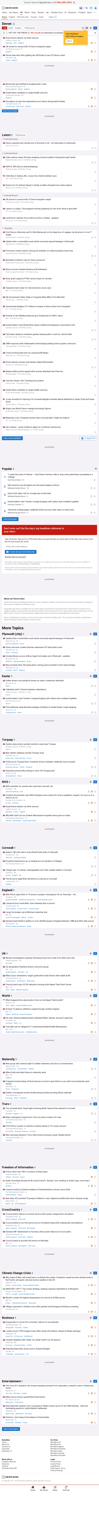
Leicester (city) (11, 1069)
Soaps (25, 1422)
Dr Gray (8, 803)
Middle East (28, 1336)
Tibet (7, 990)
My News (44, 1490)
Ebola (16, 1098)
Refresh (66, 1490)
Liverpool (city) (33, 909)
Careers (5, 1466)
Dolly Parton (21, 981)
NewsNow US (55, 1444)
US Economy (18, 1336)
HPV (21, 791)
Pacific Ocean (16, 1285)
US (27, 972)
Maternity (9, 43)
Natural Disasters (19, 661)
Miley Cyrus (31, 981)
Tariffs (29, 1345)
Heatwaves (32, 1303)
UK (21, 12)
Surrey (8, 60)
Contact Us (6, 1447)
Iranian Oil (9, 1336)
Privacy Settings (56, 1470)
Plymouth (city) (23, 17)
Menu (55, 1490)
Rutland (31, 1069)
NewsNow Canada (57, 1453)
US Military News (31, 1032)
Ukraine (41, 12)
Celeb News (19, 1414)
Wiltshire (30, 1237)
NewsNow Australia (57, 1455)
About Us (5, 1444)
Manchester (17, 821)
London (30, 917)
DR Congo (9, 1098)
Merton (23, 917)
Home (4, 12)
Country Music (11, 981)
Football (81, 12)
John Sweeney (11, 909)
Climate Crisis (57, 12)
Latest (10, 28)
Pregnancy (15, 1089)
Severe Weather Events (45, 900)
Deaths (24, 1393)
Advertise (5, 1464)
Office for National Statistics (15, 926)
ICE (12, 1204)
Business (72, 12)
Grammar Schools (12, 767)
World (27, 12)
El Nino (8, 1285)
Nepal (13, 990)
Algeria (8, 1014)
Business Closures (21, 1131)
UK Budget (9, 1354)
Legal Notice (36, 564)
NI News (8, 1186)
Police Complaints (12, 644)
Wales (29, 926)
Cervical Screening (12, 791)
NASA (16, 1023)
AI (65, 12)
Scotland (15, 803)
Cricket (8, 875)
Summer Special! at (48, 2)
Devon (4, 17)
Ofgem (25, 1327)
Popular (18, 28)
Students (29, 767)
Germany (15, 652)
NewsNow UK (55, 1442)
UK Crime (9, 963)
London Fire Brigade (13, 917)
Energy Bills (10, 1327)
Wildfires (9, 661)
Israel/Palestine (11, 972)
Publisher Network (9, 1462)
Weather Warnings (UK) (27, 900)
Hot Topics (13, 12)
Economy (18, 1327)
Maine (8, 1204)
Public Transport (11, 1219)
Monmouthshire (11, 89)
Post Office (10, 1131)
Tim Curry (9, 1393)
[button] (29, 28)
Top (4, 28)
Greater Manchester (29, 821)
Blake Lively (10, 1414)
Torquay (34, 17)
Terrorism (21, 972)
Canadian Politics (20, 1345)
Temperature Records (19, 1303)
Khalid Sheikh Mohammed (15, 1032)
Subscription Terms (57, 1468)
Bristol (20, 89)
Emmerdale (10, 1422)
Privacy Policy (23, 564)
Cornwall (9, 670)
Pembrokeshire (11, 1195)
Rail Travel (20, 106)
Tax (27, 1354)
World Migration (20, 1204)
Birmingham (31, 1228)
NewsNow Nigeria (57, 1447)
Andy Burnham (11, 712)
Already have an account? (15, 557)
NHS (15, 43)
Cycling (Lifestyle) (20, 857)
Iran (47, 12)
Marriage (18, 1422)
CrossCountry (10, 106)
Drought (14, 1294)
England (12, 17)
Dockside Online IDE (9, 1468)
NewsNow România (57, 1449)
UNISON (8, 821)
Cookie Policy (55, 1464)
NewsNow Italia (56, 1451)
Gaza (33, 12)
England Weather (12, 900)
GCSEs (22, 767)
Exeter (41, 17)
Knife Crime (10, 758)
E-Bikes (8, 1177)
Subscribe (6, 1449)
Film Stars (17, 1393)
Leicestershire (22, 1069)
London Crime (22, 909)
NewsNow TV (7, 1451)
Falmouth (9, 857)
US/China (9, 1023)
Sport (89, 12)
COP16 (8, 1294)
